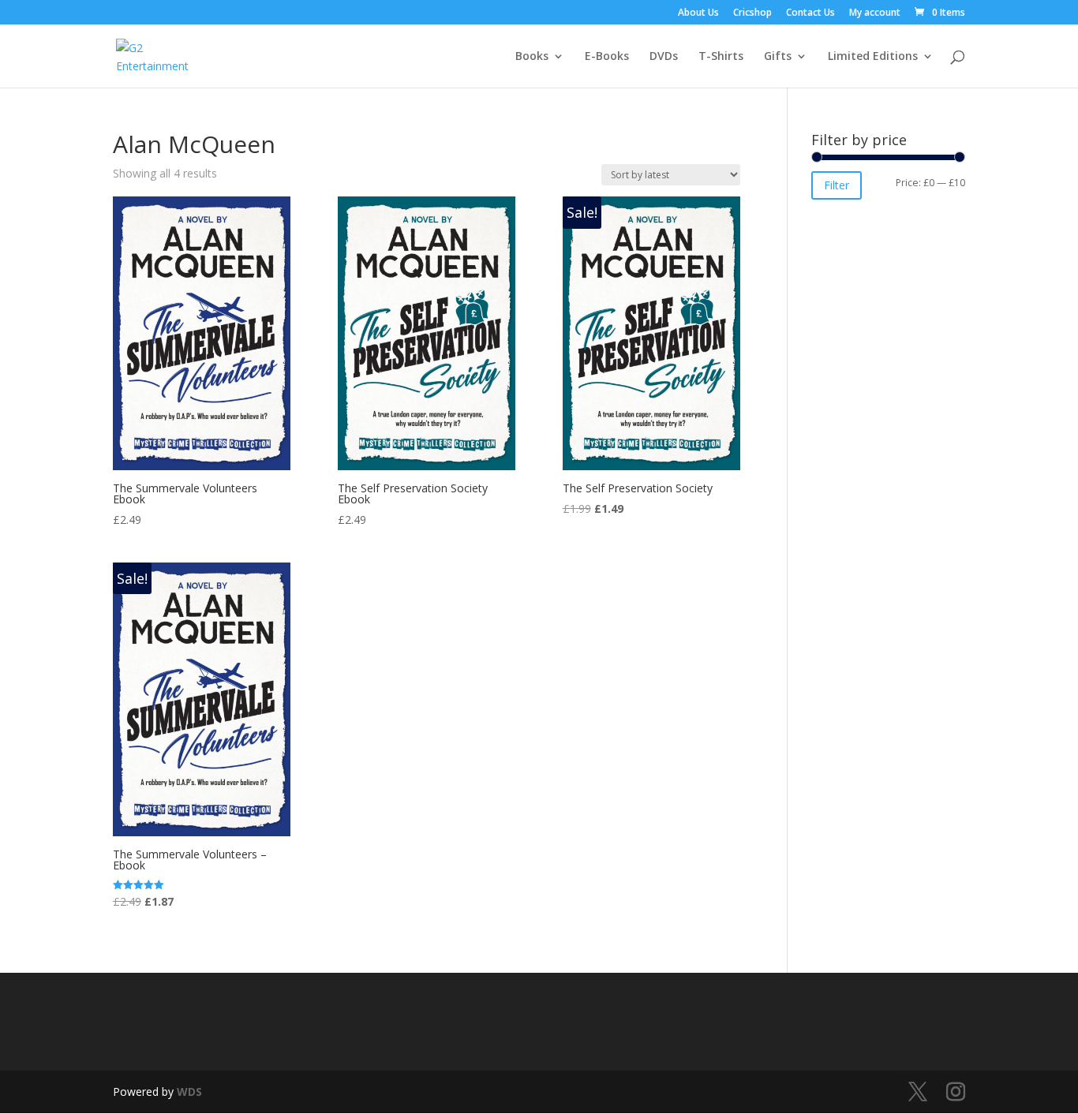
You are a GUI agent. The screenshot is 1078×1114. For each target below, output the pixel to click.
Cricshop (752, 13)
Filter (836, 185)
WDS (189, 1091)
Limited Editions (873, 56)
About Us (698, 13)
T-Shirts (720, 56)
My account (874, 13)
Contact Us (810, 13)
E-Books (607, 56)
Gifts (778, 56)
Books (531, 56)
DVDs (663, 56)
